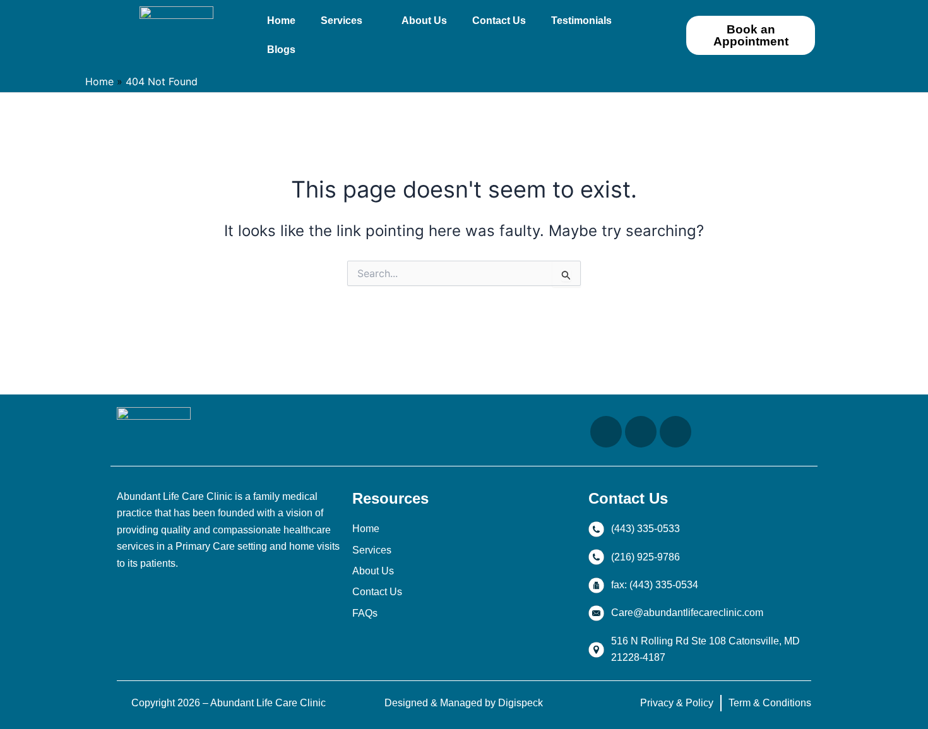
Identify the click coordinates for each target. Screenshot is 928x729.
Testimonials (581, 20)
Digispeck (520, 702)
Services (341, 20)
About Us (424, 20)
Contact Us (499, 20)
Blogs (281, 49)
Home (281, 20)
